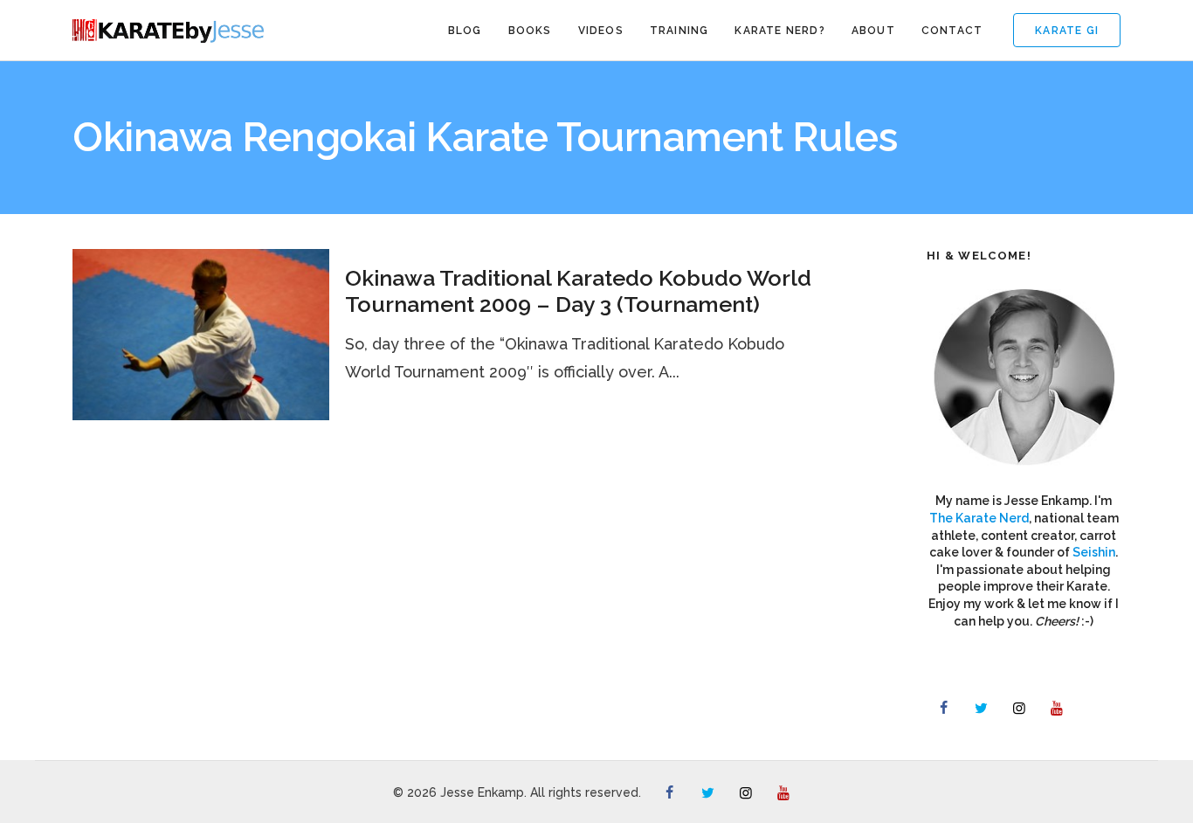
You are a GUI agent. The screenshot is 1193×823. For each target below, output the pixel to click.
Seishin (1093, 552)
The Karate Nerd (979, 518)
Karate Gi (1067, 30)
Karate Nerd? (779, 30)
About (873, 30)
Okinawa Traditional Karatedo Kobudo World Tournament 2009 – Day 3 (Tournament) (578, 291)
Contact (952, 30)
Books (530, 30)
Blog (465, 30)
